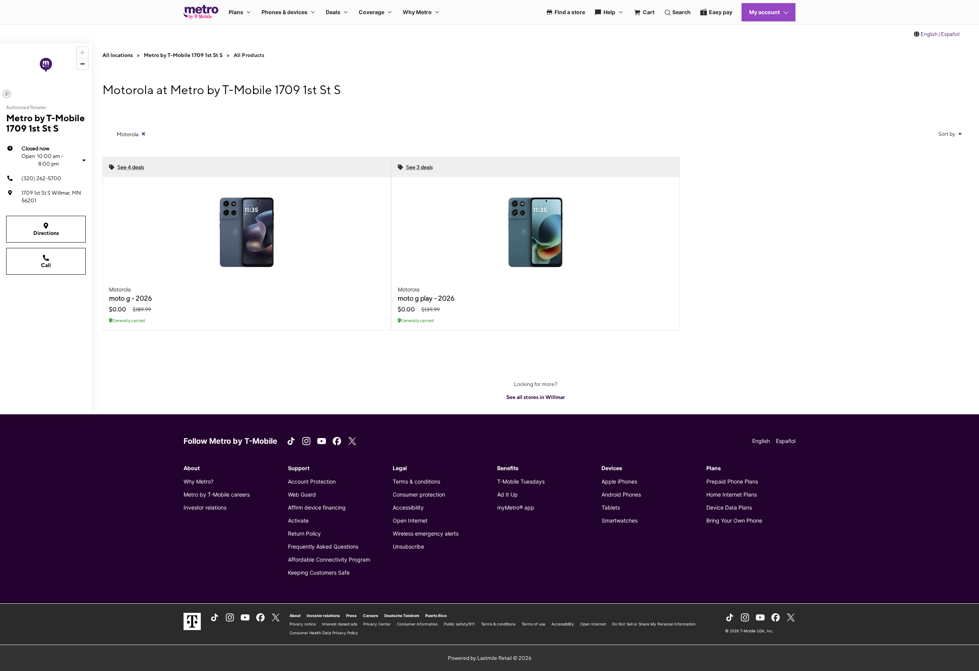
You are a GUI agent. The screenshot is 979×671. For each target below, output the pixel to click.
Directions (46, 233)
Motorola (127, 134)
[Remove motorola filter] (143, 134)
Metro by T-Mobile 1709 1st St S (183, 55)
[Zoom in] (82, 52)
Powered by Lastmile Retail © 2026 (490, 658)
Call (46, 265)
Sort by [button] (947, 134)
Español (950, 34)
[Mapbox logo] (6, 94)
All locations (117, 55)
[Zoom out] (82, 63)
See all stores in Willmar (535, 397)
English (929, 34)
